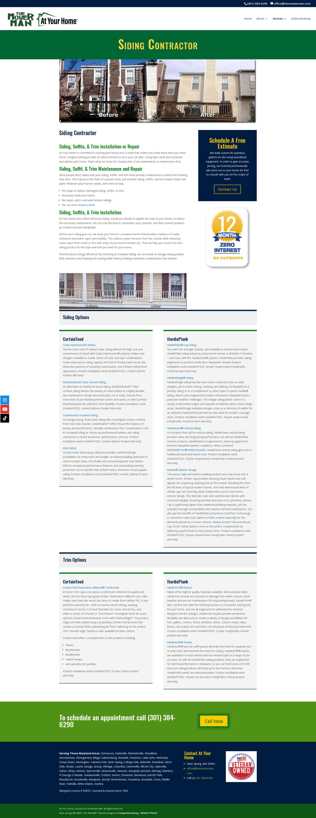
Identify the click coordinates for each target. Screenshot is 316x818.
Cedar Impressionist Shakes (79, 345)
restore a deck (86, 205)
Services (278, 18)
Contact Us (227, 189)
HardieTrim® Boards (179, 587)
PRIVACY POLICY (149, 813)
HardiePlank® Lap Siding (181, 345)
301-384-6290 (204, 778)
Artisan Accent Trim (224, 522)
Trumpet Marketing (127, 813)
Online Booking (301, 18)
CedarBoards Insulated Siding (80, 415)
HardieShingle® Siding (180, 378)
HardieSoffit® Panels (179, 642)
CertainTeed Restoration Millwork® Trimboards (91, 587)
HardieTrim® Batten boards (188, 450)
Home (248, 18)
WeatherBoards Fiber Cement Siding (84, 382)
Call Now (214, 721)
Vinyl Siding (69, 448)
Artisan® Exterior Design (181, 470)
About (260, 18)
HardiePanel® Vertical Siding (184, 428)
